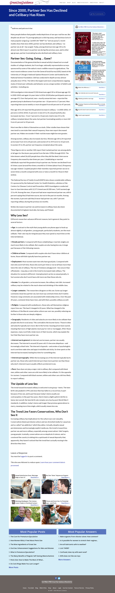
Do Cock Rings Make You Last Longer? (24, 564)
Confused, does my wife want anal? (73, 552)
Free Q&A (31, 588)
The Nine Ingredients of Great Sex (23, 544)
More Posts (13, 567)
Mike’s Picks (43, 588)
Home (24, 588)
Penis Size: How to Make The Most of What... (27, 560)
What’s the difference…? (84, 87)
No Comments (98, 14)
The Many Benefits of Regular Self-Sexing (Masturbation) (32, 556)
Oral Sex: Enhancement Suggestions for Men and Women (32, 548)
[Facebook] (55, 579)
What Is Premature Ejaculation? (22, 552)
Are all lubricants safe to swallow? (73, 544)
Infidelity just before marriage (85, 98)
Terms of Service (79, 588)
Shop (49, 588)
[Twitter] (59, 579)
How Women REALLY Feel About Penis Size (26, 540)
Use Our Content (68, 588)
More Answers (64, 559)
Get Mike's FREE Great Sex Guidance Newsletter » (91, 27)
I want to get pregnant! (84, 115)
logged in (23, 456)
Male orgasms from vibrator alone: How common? (79, 537)
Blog (36, 588)
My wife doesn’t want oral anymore (87, 109)
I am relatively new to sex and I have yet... (88, 93)
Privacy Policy (90, 588)
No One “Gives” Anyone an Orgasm (57, 475)
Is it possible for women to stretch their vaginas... (79, 540)
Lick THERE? (64, 548)
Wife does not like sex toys (70, 556)
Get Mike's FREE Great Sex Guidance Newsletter (57, 582)
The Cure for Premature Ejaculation (24, 537)
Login (59, 588)
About (54, 588)
